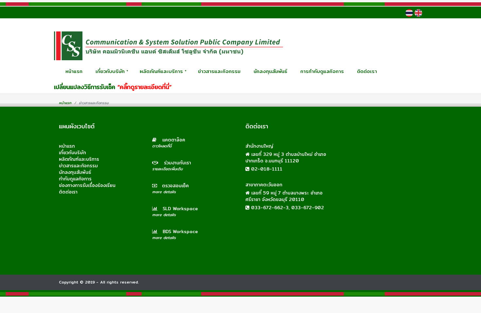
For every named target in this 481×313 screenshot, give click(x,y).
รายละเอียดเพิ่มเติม (167, 169)
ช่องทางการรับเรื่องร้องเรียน (87, 185)
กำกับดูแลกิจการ (75, 178)
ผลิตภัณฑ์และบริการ (163, 71)
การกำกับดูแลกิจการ (322, 71)
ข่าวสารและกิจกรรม (219, 71)
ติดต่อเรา (367, 71)
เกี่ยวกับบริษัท (112, 71)
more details (164, 191)
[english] (418, 13)
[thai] (409, 13)
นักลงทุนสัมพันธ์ (270, 71)
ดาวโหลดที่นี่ (161, 146)
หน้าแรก (73, 71)
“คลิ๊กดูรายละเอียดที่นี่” (144, 87)
